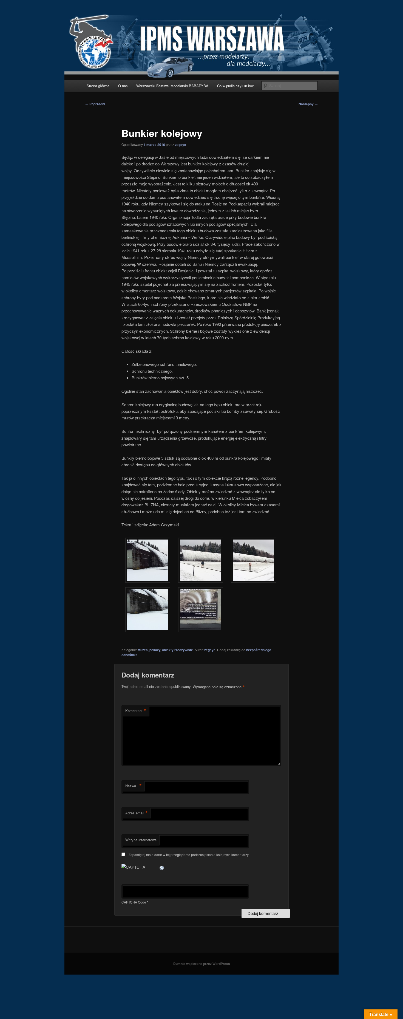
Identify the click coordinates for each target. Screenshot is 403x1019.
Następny (308, 103)
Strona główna (98, 85)
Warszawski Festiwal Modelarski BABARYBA (172, 85)
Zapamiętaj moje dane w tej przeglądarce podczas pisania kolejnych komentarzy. (189, 854)
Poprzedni (95, 103)
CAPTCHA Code (133, 902)
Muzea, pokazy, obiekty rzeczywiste (165, 649)
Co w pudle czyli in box (235, 85)
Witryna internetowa (141, 839)
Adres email (136, 813)
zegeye (180, 144)
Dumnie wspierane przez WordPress (201, 963)
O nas (123, 85)
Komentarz (135, 710)
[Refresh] (162, 867)
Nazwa (133, 785)
